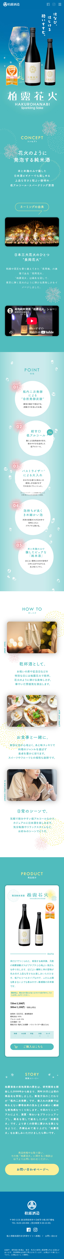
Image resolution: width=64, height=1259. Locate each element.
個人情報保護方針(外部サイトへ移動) (23, 1236)
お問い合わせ (51, 1236)
